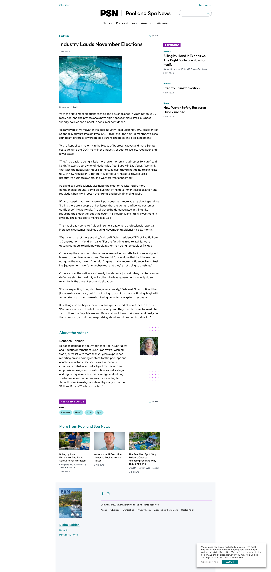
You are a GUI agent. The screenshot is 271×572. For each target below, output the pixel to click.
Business (64, 36)
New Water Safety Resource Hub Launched (184, 109)
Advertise (115, 510)
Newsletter (205, 5)
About (104, 510)
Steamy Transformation (181, 88)
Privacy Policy (144, 510)
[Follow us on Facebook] (102, 494)
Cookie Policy (187, 510)
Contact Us (128, 510)
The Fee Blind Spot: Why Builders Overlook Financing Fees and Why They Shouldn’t (143, 459)
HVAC (78, 412)
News (106, 23)
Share (155, 36)
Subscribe (64, 530)
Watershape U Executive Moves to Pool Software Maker (108, 457)
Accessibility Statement (166, 510)
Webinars (162, 23)
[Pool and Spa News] (135, 13)
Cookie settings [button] (209, 561)
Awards (146, 23)
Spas (99, 412)
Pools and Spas (125, 23)
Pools (89, 412)
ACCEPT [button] (230, 562)
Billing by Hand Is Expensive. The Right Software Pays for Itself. (72, 457)
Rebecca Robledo (72, 341)
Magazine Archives (68, 534)
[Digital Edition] (70, 516)
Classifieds (65, 5)
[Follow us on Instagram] (108, 494)
